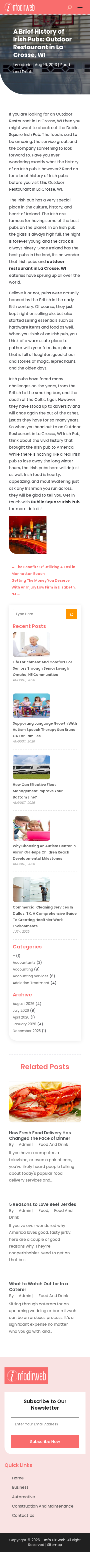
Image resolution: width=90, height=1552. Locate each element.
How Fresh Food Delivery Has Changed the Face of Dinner (40, 1135)
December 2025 (27, 1030)
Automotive (23, 1497)
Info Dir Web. (55, 1539)
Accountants (24, 962)
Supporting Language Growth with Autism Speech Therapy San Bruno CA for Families (45, 729)
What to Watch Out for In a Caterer (38, 1286)
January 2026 (24, 1024)
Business (20, 1487)
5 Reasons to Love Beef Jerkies (42, 1204)
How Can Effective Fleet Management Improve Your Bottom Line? (38, 791)
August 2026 (23, 1003)
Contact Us (23, 1515)
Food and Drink (53, 1144)
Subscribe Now (45, 1441)
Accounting (23, 969)
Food (43, 1210)
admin (25, 65)
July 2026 (21, 1010)
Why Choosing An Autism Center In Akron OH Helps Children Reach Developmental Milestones (44, 852)
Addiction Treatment (31, 982)
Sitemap (54, 1544)
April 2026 (21, 1017)
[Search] (71, 614)
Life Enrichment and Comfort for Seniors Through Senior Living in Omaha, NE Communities (42, 668)
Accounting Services (30, 976)
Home (18, 1478)
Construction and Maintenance (43, 1506)
